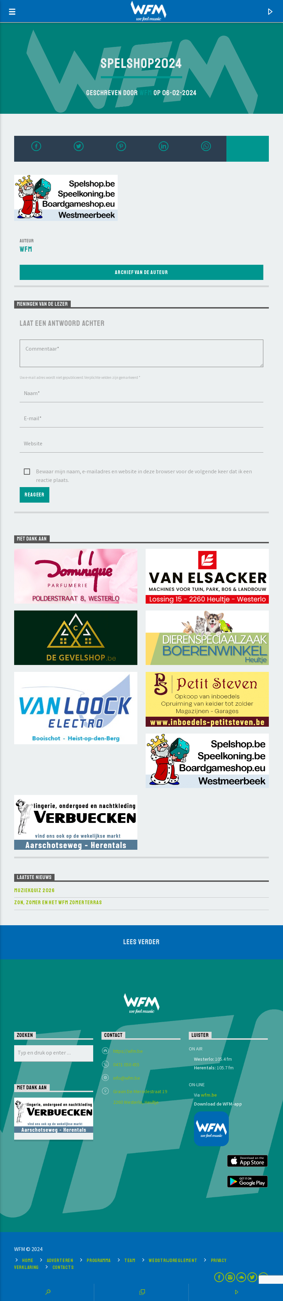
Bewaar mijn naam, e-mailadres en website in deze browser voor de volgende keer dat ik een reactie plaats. (144, 472)
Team (129, 1260)
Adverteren (60, 1260)
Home (27, 1260)
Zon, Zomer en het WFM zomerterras (58, 902)
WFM (145, 92)
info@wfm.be (126, 1078)
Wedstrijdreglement (173, 1260)
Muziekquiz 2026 (34, 890)
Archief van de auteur (141, 272)
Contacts (63, 1267)
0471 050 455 (126, 1065)
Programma (98, 1260)
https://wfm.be (128, 1051)
